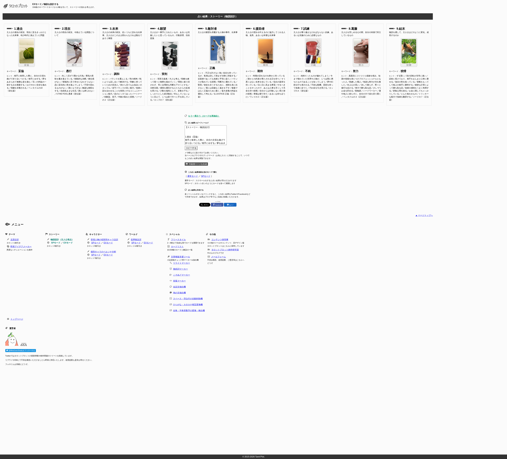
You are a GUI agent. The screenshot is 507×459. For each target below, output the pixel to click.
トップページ (16, 319)
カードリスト (177, 246)
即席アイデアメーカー (21, 246)
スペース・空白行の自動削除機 (188, 299)
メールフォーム (218, 257)
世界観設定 (136, 239)
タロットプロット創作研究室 (225, 250)
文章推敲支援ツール (180, 257)
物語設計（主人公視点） (62, 239)
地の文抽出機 (179, 293)
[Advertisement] (84, 409)
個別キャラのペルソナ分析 (103, 252)
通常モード (192, 176)
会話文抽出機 (179, 287)
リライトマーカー (181, 263)
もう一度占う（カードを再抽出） (204, 116)
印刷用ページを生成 (198, 164)
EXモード (68, 243)
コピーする (191, 148)
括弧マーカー (179, 281)
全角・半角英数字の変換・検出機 (189, 310)
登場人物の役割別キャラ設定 (104, 239)
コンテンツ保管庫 (219, 239)
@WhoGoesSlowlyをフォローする (21, 351)
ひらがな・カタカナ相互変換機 (188, 304)
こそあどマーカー (181, 275)
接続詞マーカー (180, 269)
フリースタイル (178, 239)
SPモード (205, 176)
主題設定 (14, 239)
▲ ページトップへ (424, 215)
